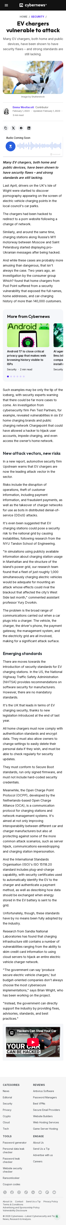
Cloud (6, 1122)
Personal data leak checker (13, 1150)
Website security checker (12, 1170)
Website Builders (43, 1116)
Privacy (7, 1109)
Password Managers (45, 1097)
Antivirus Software (43, 1091)
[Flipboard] (47, 1192)
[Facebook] (12, 1192)
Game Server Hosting (45, 1128)
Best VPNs (39, 1103)
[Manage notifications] (57, 1216)
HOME (23, 16)
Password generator (15, 1142)
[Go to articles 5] (20, 376)
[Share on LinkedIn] (29, 128)
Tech (6, 1128)
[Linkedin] (33, 1192)
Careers (37, 1161)
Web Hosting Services (46, 1122)
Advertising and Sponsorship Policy (21, 1207)
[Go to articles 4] (17, 376)
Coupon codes (11, 1184)
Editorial (7, 1097)
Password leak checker (11, 1160)
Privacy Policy (50, 1201)
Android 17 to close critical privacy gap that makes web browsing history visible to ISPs (26, 358)
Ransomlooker (11, 1177)
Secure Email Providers (46, 1109)
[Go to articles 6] (24, 376)
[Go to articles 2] (11, 376)
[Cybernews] (33, 5)
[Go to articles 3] (14, 376)
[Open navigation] (6, 5)
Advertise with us (43, 1155)
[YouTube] (40, 1192)
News (6, 1091)
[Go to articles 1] (8, 376)
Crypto (7, 1116)
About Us (38, 1142)
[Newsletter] (54, 1192)
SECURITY (37, 16)
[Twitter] (5, 1192)
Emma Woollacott (23, 107)
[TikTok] (26, 1192)
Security (12, 369)
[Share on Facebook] (21, 128)
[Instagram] (19, 1192)
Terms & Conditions (13, 1204)
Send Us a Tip (41, 1148)
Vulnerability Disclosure (15, 1210)
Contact (19, 1201)
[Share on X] (13, 128)
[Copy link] (5, 128)
